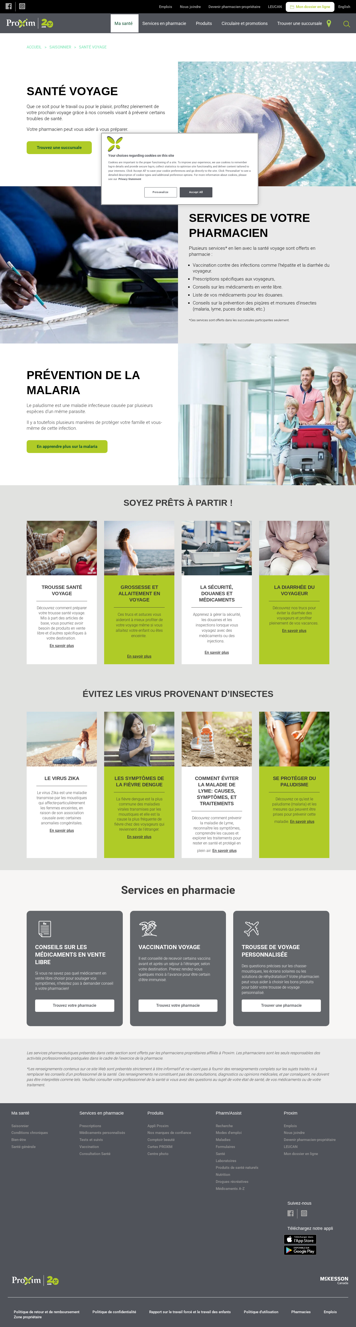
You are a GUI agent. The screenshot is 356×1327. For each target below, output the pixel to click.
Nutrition (223, 1174)
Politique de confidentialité (114, 1312)
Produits (155, 1113)
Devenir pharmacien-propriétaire (234, 7)
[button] (8, 6)
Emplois (165, 7)
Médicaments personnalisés (102, 1133)
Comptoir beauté (161, 1140)
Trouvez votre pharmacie (74, 1005)
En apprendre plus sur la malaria (67, 446)
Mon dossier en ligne (312, 7)
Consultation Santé (94, 1154)
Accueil (34, 47)
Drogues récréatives (232, 1181)
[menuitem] (125, 23)
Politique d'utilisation (261, 1312)
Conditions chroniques (29, 1133)
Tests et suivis (91, 1140)
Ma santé (20, 1113)
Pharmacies (301, 1312)
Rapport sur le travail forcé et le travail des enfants (190, 1312)
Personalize (160, 192)
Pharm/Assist (228, 1113)
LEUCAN (275, 7)
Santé (220, 1154)
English (344, 7)
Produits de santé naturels (237, 1167)
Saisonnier (60, 47)
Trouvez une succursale (59, 147)
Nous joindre (190, 7)
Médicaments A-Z (230, 1188)
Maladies (223, 1140)
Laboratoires (226, 1161)
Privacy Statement (129, 179)
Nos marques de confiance (169, 1133)
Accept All (196, 192)
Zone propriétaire (28, 1317)
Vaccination (89, 1147)
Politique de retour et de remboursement (46, 1312)
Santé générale (23, 1147)
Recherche (224, 1126)
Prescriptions (90, 1126)
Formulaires (225, 1147)
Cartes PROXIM (159, 1147)
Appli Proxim (158, 1126)
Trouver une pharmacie (281, 1005)
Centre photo (158, 1154)
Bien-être (18, 1140)
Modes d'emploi (229, 1133)
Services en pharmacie (101, 1113)
